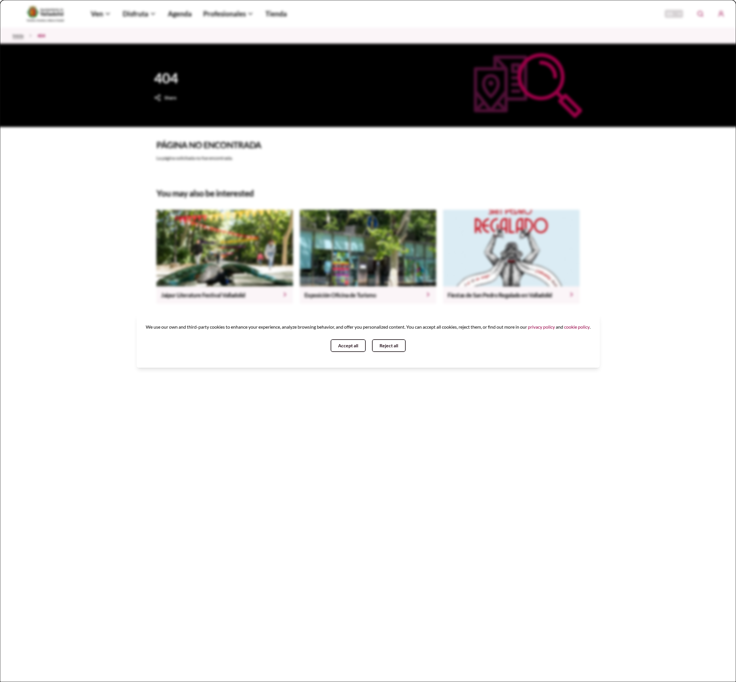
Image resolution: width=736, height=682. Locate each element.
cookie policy (577, 327)
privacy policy (541, 327)
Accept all (348, 345)
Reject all (388, 345)
